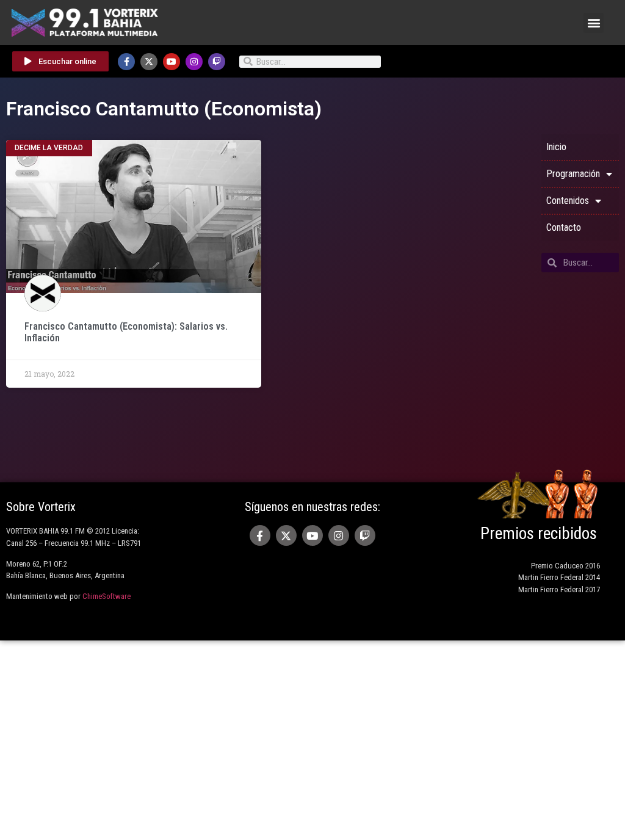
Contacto (563, 227)
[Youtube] (171, 61)
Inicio (556, 147)
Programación (573, 173)
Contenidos (567, 200)
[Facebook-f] (126, 61)
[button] (593, 23)
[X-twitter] (148, 61)
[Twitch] (216, 61)
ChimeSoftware (106, 596)
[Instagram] (194, 61)
